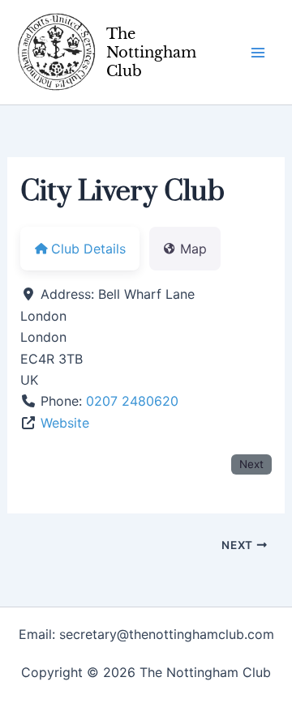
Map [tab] (193, 249)
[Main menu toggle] (258, 52)
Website (65, 423)
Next (251, 464)
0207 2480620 (132, 401)
